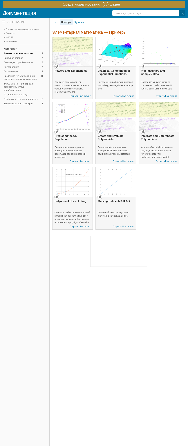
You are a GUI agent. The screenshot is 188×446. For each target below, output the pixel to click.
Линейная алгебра (23, 58)
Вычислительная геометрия (23, 103)
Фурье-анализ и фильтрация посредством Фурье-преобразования (23, 86)
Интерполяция (23, 67)
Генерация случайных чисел (23, 62)
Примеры (66, 22)
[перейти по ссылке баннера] (94, 4)
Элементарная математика (23, 53)
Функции (79, 22)
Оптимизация (23, 71)
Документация (19, 13)
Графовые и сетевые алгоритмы (23, 99)
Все (56, 22)
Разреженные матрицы (23, 94)
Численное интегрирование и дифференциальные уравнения (23, 78)
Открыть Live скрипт (80, 96)
